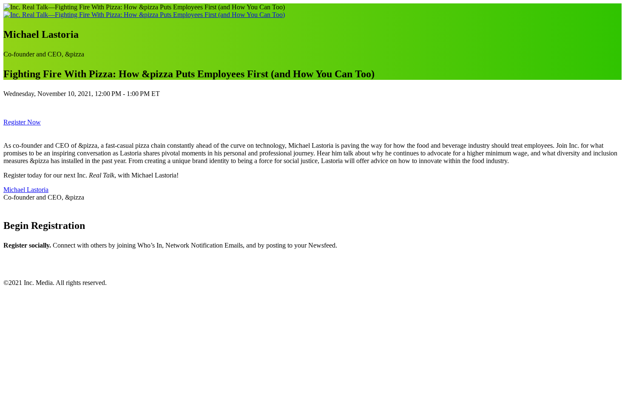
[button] (22, 122)
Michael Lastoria (25, 189)
